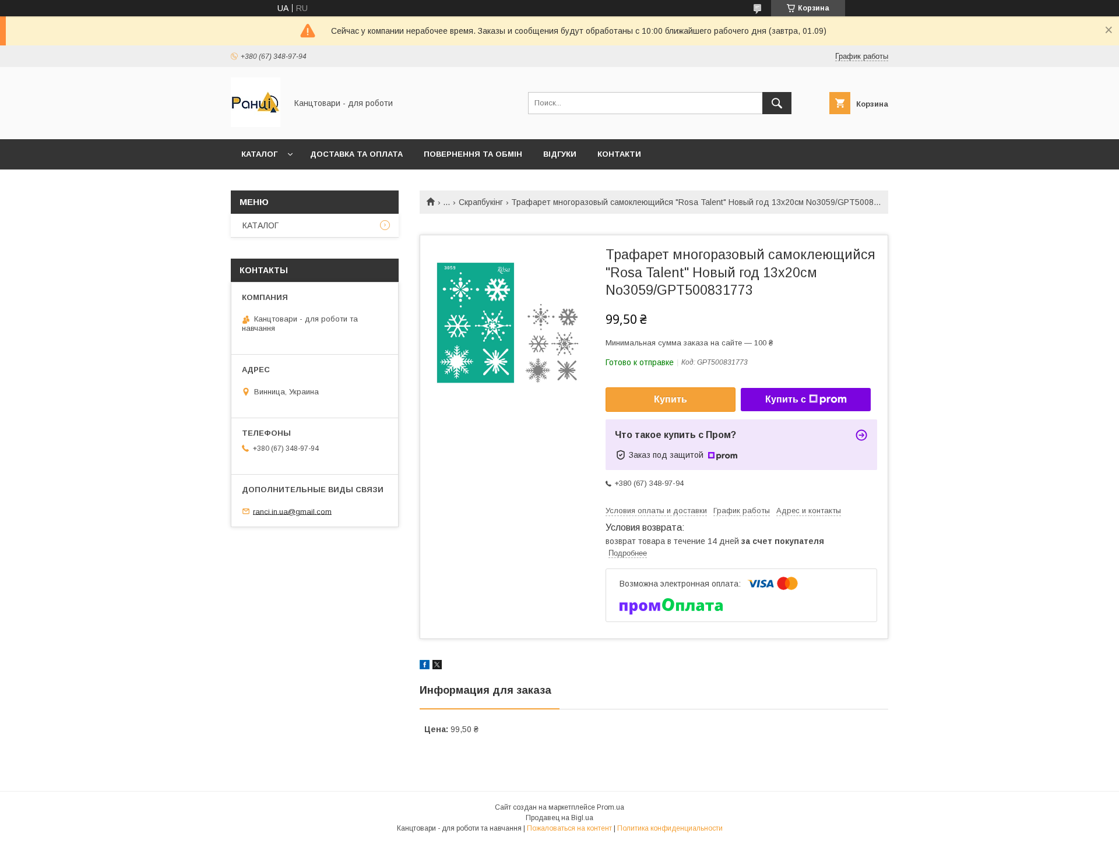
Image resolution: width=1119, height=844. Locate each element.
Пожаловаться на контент (569, 828)
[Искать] (776, 103)
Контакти (619, 154)
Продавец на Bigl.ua (559, 818)
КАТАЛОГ (259, 154)
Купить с (785, 399)
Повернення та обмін (473, 154)
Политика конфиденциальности (670, 828)
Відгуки (559, 154)
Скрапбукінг (481, 202)
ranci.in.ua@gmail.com (292, 511)
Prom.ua (610, 807)
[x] (437, 666)
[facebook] (425, 666)
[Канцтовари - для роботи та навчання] (255, 124)
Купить (670, 399)
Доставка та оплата (356, 154)
